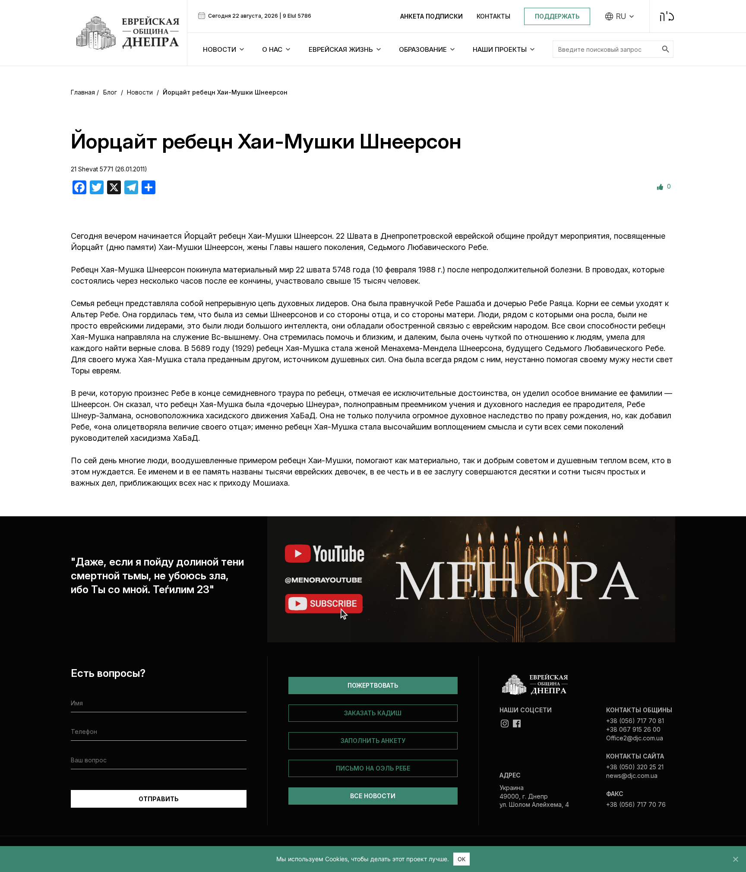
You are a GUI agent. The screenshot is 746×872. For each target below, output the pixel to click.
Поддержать (557, 16)
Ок (462, 859)
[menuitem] (620, 16)
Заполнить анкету (373, 740)
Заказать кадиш (372, 713)
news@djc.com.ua (631, 775)
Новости (140, 92)
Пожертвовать (373, 685)
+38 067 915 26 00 (633, 729)
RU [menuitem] (621, 16)
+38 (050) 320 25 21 (635, 767)
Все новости (372, 795)
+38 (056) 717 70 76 (636, 804)
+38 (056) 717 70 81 (635, 720)
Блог (110, 92)
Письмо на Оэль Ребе (373, 768)
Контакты (493, 16)
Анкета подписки (431, 16)
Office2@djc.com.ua (634, 738)
